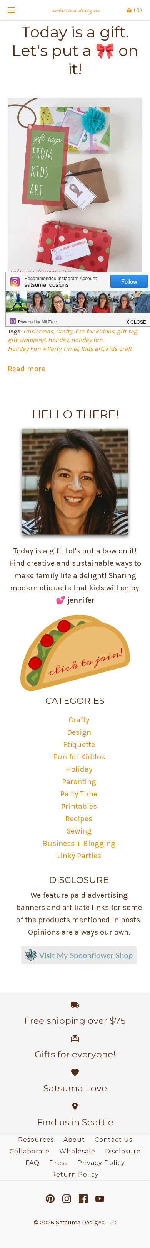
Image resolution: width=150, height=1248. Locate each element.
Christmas (38, 331)
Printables (79, 806)
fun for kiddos (94, 331)
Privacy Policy (101, 1163)
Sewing (79, 831)
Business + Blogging (78, 843)
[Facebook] (83, 1198)
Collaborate (30, 1151)
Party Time (78, 794)
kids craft (118, 348)
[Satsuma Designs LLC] (75, 10)
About (74, 1139)
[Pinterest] (50, 1198)
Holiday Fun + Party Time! (43, 348)
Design (79, 732)
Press (58, 1163)
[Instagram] (66, 1198)
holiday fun (87, 339)
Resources (36, 1139)
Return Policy (75, 1174)
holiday (58, 339)
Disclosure (123, 1151)
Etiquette (79, 744)
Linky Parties (79, 855)
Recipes (78, 818)
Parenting (79, 781)
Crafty (64, 331)
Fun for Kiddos (79, 757)
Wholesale (77, 1151)
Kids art (92, 348)
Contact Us (113, 1139)
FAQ (32, 1163)
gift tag (127, 331)
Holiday (79, 769)
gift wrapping (26, 339)
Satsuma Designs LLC (86, 1222)
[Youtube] (99, 1198)
